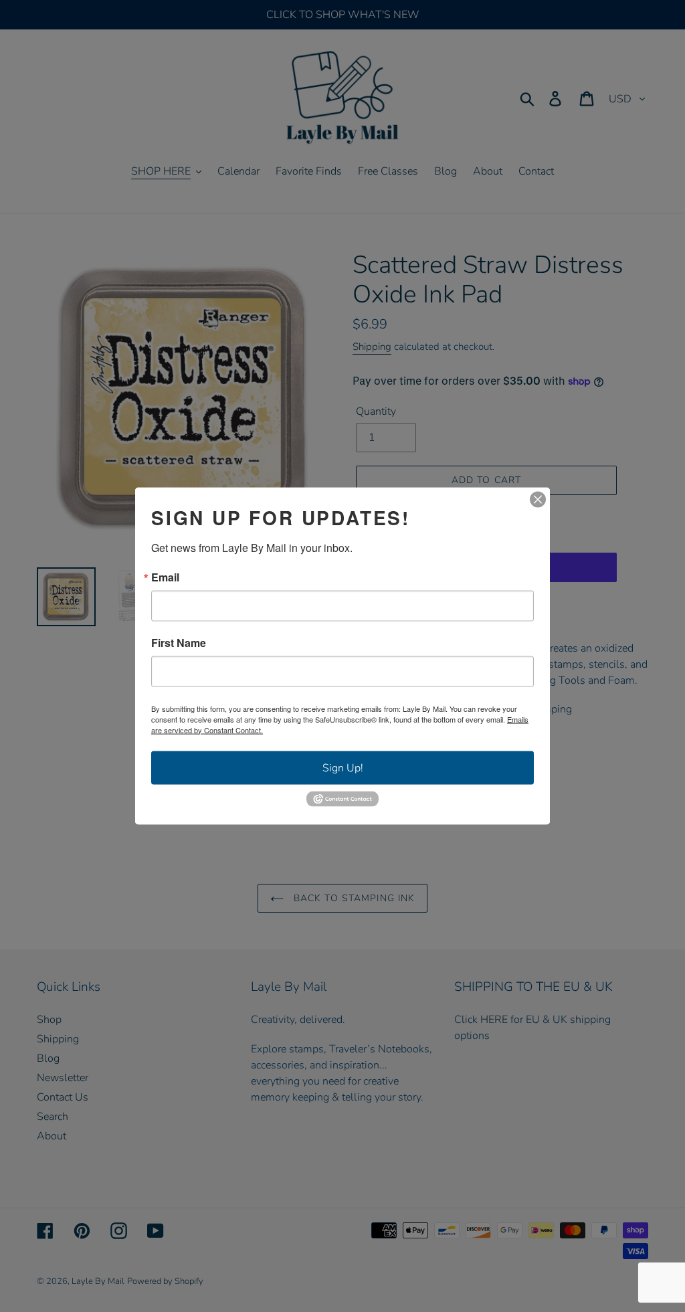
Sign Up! (342, 767)
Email (165, 576)
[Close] (538, 499)
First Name (178, 642)
